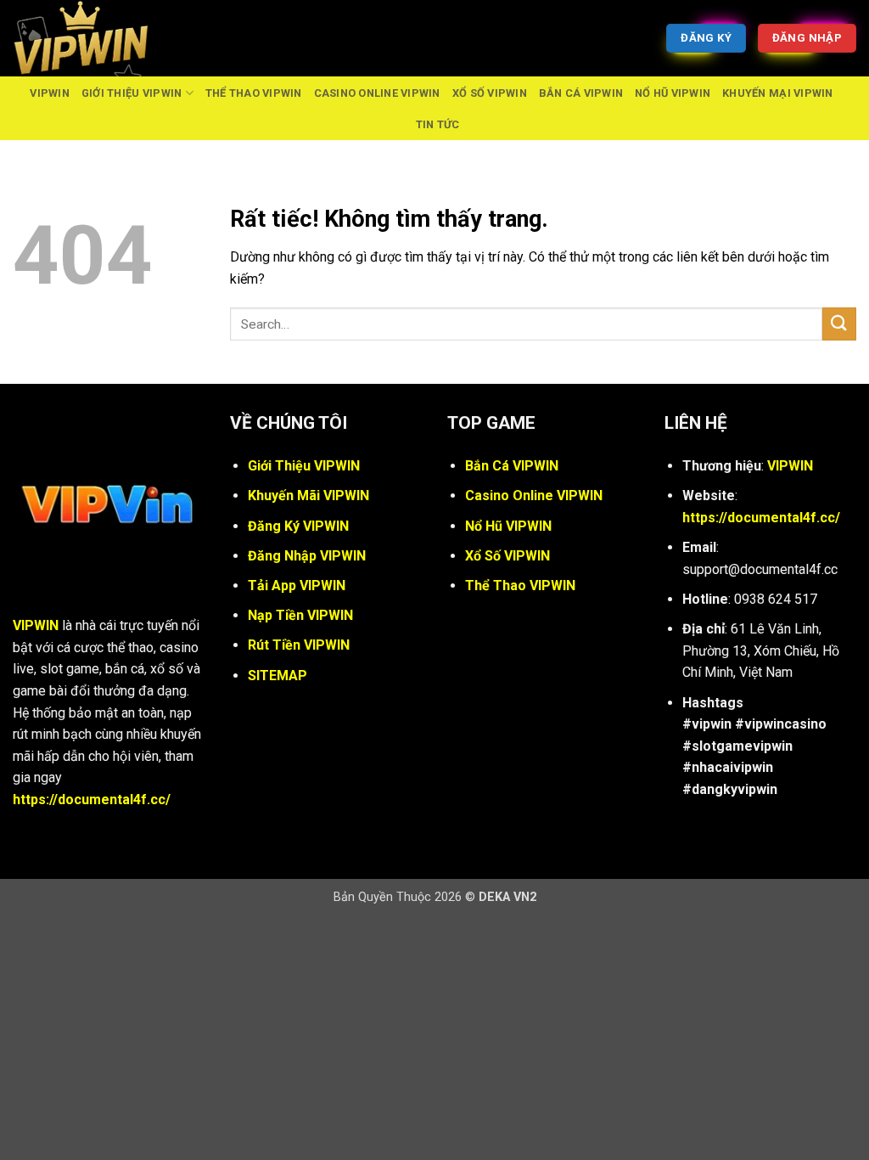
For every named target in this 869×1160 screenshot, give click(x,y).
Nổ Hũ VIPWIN (672, 93)
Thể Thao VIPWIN (253, 93)
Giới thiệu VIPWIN (131, 93)
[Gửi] (839, 324)
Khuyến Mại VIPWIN (777, 93)
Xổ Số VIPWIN (489, 93)
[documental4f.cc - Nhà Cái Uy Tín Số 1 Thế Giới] (97, 38)
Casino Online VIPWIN (377, 93)
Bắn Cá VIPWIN (581, 93)
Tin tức (438, 124)
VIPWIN (50, 93)
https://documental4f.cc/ (92, 799)
